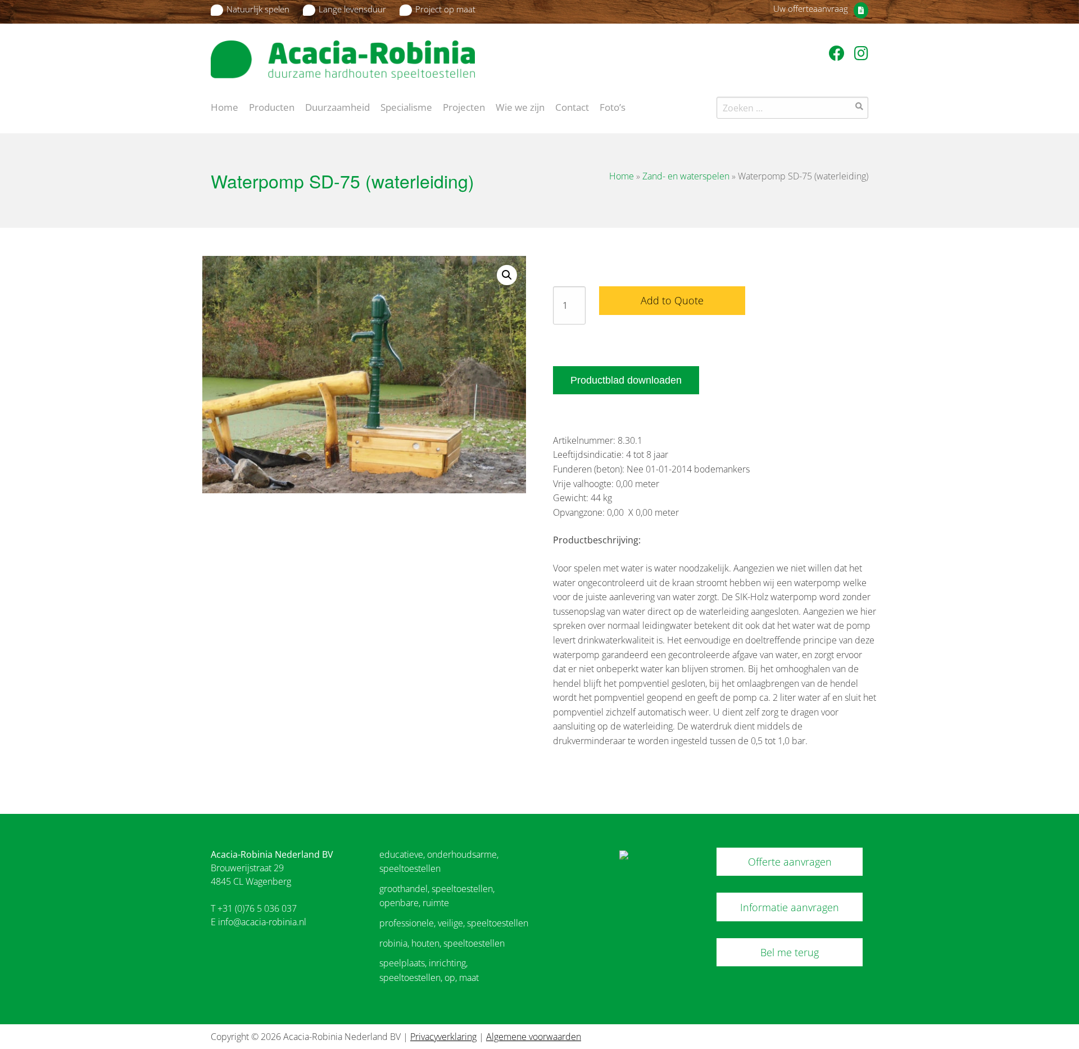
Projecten (464, 106)
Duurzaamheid (337, 106)
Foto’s (612, 106)
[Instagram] (861, 53)
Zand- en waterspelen (685, 176)
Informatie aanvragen (789, 907)
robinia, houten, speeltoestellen (442, 943)
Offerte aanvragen (790, 861)
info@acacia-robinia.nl (262, 922)
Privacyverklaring (443, 1036)
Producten (271, 106)
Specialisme (406, 106)
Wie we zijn (520, 106)
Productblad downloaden (626, 380)
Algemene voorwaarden (533, 1036)
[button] (507, 275)
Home (224, 106)
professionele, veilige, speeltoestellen (453, 923)
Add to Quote (672, 300)
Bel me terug (789, 952)
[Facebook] (839, 53)
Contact (572, 106)
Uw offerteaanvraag (810, 8)
